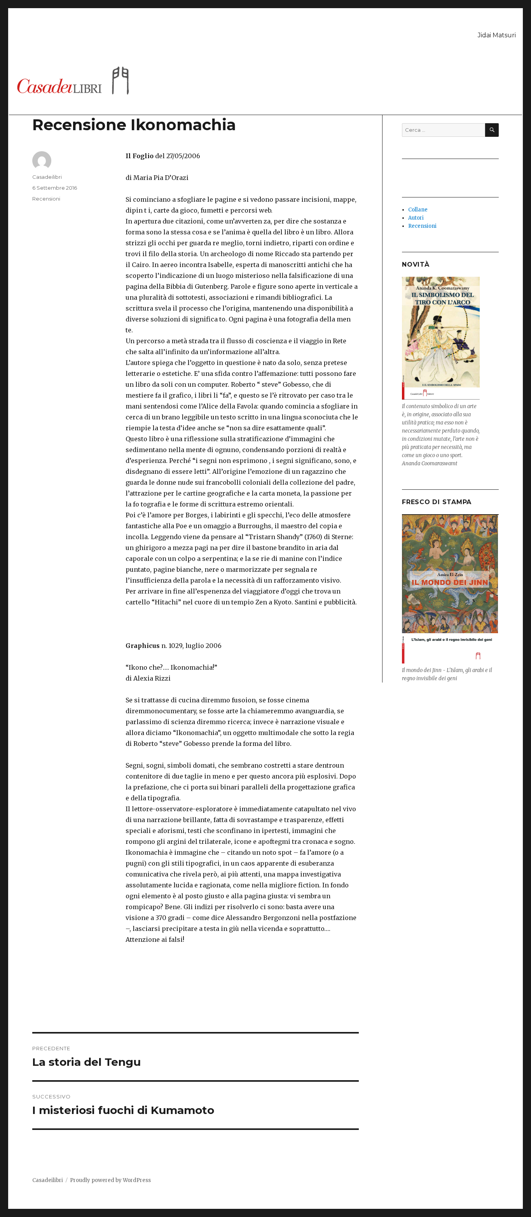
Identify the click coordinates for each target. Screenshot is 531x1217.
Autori (416, 218)
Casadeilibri (47, 177)
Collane (418, 209)
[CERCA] (492, 130)
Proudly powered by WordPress (110, 1180)
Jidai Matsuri (497, 35)
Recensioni (46, 199)
